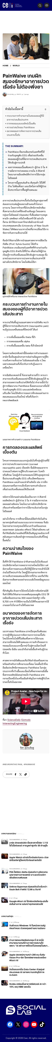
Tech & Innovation (14, 839)
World (16, 66)
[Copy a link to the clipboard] (25, 774)
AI (9, 898)
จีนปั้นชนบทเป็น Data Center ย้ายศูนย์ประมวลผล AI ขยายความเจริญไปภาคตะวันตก (26, 972)
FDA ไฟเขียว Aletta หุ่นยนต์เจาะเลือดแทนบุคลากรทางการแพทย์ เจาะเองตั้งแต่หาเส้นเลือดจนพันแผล (28, 875)
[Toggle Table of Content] (44, 109)
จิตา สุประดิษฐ (27, 748)
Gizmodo (26, 720)
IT (9, 922)
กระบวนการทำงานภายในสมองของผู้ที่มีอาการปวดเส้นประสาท (25, 118)
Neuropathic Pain (13, 765)
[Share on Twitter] (20, 774)
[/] (46, 5)
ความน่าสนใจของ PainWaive (21, 127)
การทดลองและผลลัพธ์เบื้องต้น (21, 124)
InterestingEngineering (15, 724)
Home (5, 66)
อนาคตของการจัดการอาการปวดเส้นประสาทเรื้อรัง (24, 133)
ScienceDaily (14, 720)
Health (19, 94)
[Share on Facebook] (15, 774)
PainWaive (30, 765)
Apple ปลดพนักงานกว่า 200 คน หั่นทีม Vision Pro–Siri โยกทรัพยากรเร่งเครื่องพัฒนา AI (27, 958)
